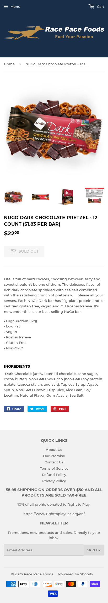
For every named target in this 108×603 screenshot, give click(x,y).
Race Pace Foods (38, 574)
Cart (100, 6)
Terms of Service (54, 468)
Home (9, 64)
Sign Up (94, 550)
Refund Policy (54, 475)
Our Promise (54, 456)
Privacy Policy (54, 481)
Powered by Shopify (75, 574)
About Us (54, 449)
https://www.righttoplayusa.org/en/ (54, 514)
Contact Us (54, 462)
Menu (15, 6)
